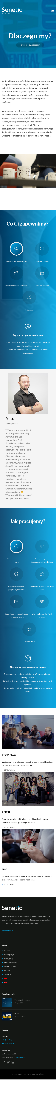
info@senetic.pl (19, 1057)
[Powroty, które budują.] (7, 1002)
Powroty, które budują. (22, 1000)
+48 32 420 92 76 (8, 1043)
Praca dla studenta (10, 962)
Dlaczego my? (9, 954)
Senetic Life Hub (9, 966)
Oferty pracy (8, 958)
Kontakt (7, 970)
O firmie (7, 950)
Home (22, 45)
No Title (17, 1014)
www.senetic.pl (7, 930)
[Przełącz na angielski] (26, 982)
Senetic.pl (7, 974)
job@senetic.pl (7, 1040)
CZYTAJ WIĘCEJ (9, 770)
